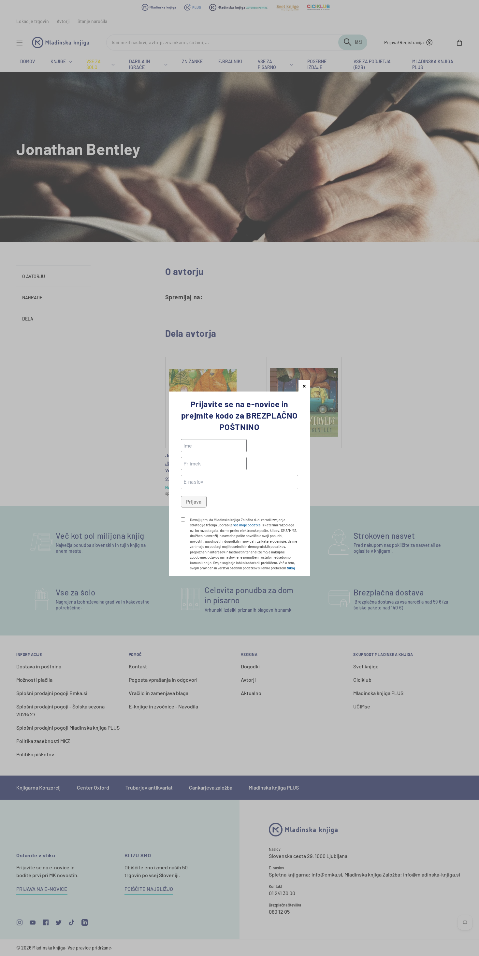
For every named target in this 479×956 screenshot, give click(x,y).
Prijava (193, 501)
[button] (304, 386)
